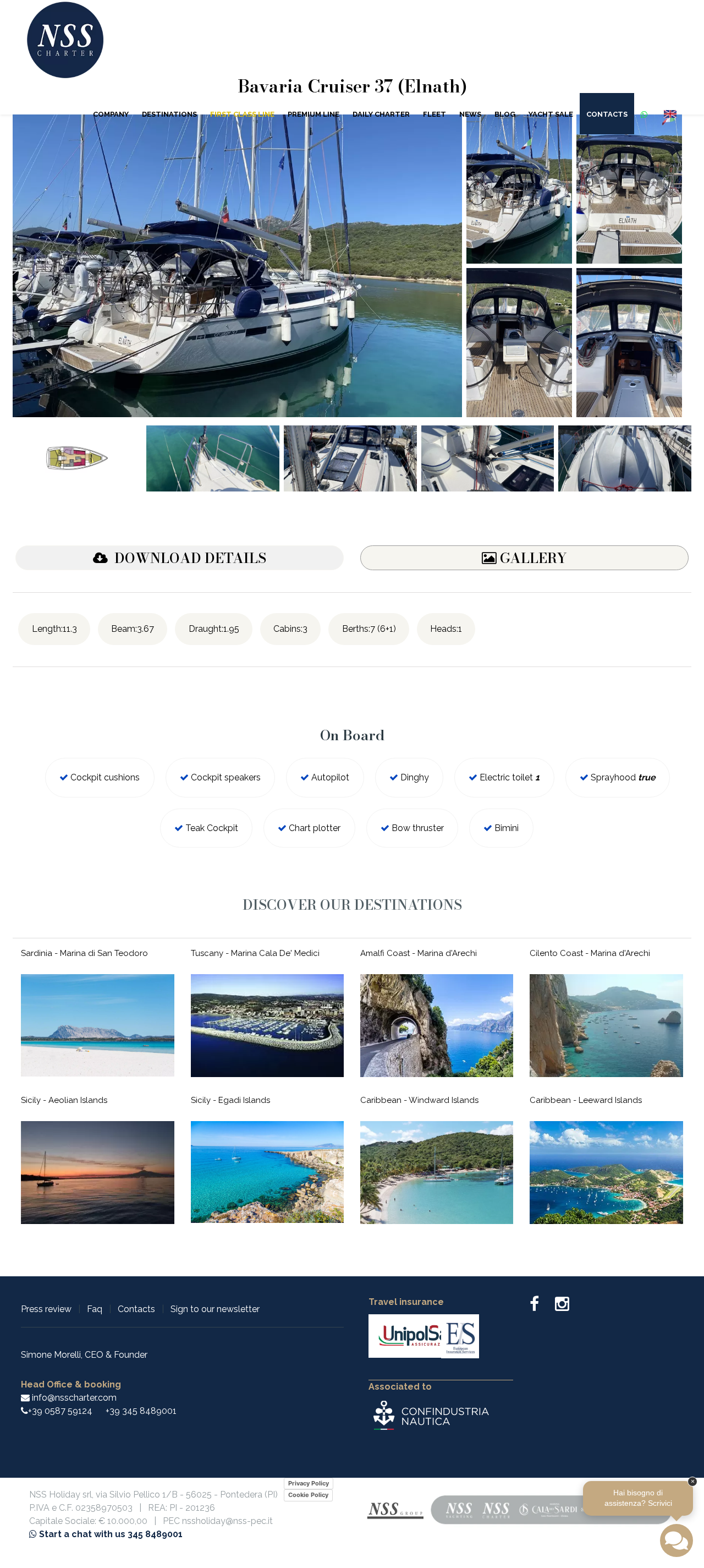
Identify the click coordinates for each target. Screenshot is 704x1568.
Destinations (169, 114)
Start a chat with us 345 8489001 (110, 1534)
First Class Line (242, 114)
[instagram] (562, 1307)
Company (111, 114)
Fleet (434, 114)
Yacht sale (551, 114)
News (470, 114)
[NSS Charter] (65, 46)
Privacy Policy (308, 1483)
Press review (46, 1309)
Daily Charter (381, 114)
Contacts (607, 114)
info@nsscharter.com (73, 1397)
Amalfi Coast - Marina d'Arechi (418, 953)
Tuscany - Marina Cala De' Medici (255, 953)
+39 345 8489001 (141, 1411)
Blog (504, 114)
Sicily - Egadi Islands (230, 1100)
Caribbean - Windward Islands (419, 1100)
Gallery (532, 558)
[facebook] (541, 1307)
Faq (94, 1309)
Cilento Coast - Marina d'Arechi (590, 953)
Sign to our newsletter (215, 1309)
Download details (187, 558)
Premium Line (313, 114)
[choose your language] (670, 113)
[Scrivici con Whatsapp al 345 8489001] (645, 114)
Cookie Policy (308, 1495)
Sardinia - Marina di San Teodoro (84, 953)
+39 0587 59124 (60, 1411)
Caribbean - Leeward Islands (586, 1100)
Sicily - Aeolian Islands (64, 1100)
